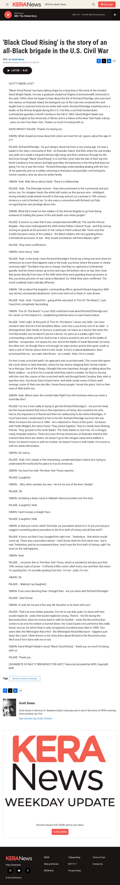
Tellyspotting (74, 857)
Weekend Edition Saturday (24, 678)
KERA (46, 857)
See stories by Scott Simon (35, 718)
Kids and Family (51, 864)
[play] (8, 14)
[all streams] (115, 15)
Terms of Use (99, 857)
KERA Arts (49, 871)
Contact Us (98, 864)
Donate (108, 4)
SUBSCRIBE (60, 832)
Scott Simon (18, 59)
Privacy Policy (74, 871)
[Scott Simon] (9, 707)
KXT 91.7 (72, 864)
